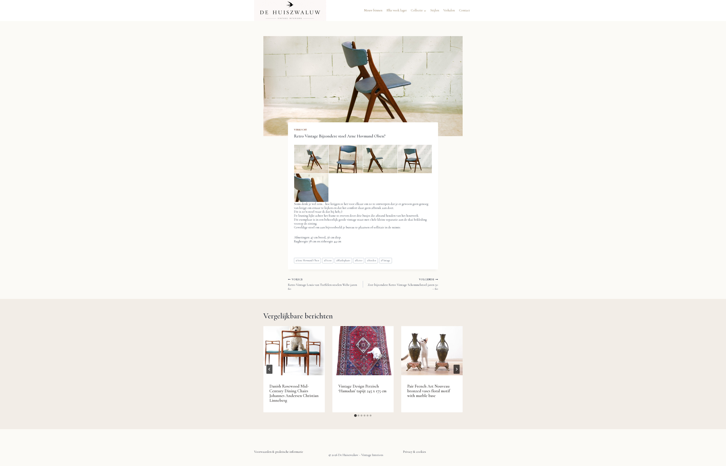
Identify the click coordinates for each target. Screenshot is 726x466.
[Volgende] (457, 369)
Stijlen (434, 10)
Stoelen (371, 260)
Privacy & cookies (414, 452)
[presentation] (294, 350)
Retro (358, 260)
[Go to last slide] (269, 369)
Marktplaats (343, 260)
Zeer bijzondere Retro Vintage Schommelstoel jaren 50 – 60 (403, 284)
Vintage (385, 260)
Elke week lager (397, 10)
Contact (464, 10)
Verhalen (449, 10)
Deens (328, 260)
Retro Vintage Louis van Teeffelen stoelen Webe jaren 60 (322, 284)
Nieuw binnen (373, 10)
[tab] (355, 415)
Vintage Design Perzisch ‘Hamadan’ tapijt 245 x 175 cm (362, 388)
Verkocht (300, 129)
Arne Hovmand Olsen (307, 260)
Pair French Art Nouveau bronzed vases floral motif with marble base (428, 391)
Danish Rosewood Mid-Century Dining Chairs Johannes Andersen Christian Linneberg (294, 393)
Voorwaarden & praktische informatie (278, 452)
